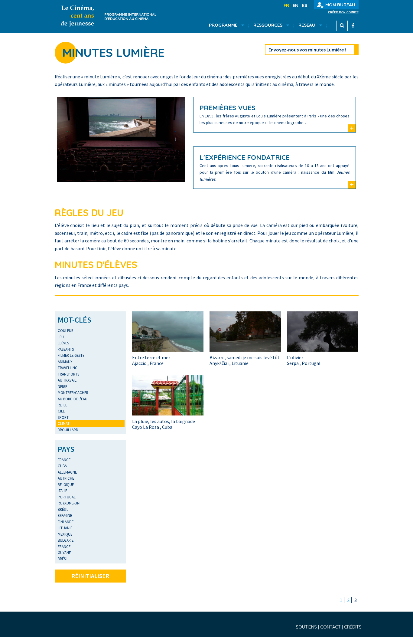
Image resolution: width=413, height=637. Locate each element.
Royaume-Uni (69, 503)
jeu (61, 336)
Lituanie (65, 527)
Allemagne (67, 472)
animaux (65, 361)
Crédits (353, 627)
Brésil (63, 509)
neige (62, 386)
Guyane (64, 552)
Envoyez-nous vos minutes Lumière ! (307, 50)
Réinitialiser (90, 576)
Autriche (66, 478)
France (64, 459)
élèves (63, 342)
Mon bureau (340, 5)
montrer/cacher (73, 392)
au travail (67, 380)
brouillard (68, 429)
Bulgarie (65, 540)
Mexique (65, 534)
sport (63, 417)
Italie (62, 490)
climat (64, 423)
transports (68, 374)
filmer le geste (71, 355)
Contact (331, 627)
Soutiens (307, 627)
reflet (63, 404)
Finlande (65, 521)
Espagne (65, 515)
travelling (67, 367)
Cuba (62, 465)
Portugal (67, 496)
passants (66, 349)
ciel (61, 411)
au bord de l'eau (72, 398)
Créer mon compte (343, 12)
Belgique (66, 484)
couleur (65, 330)
